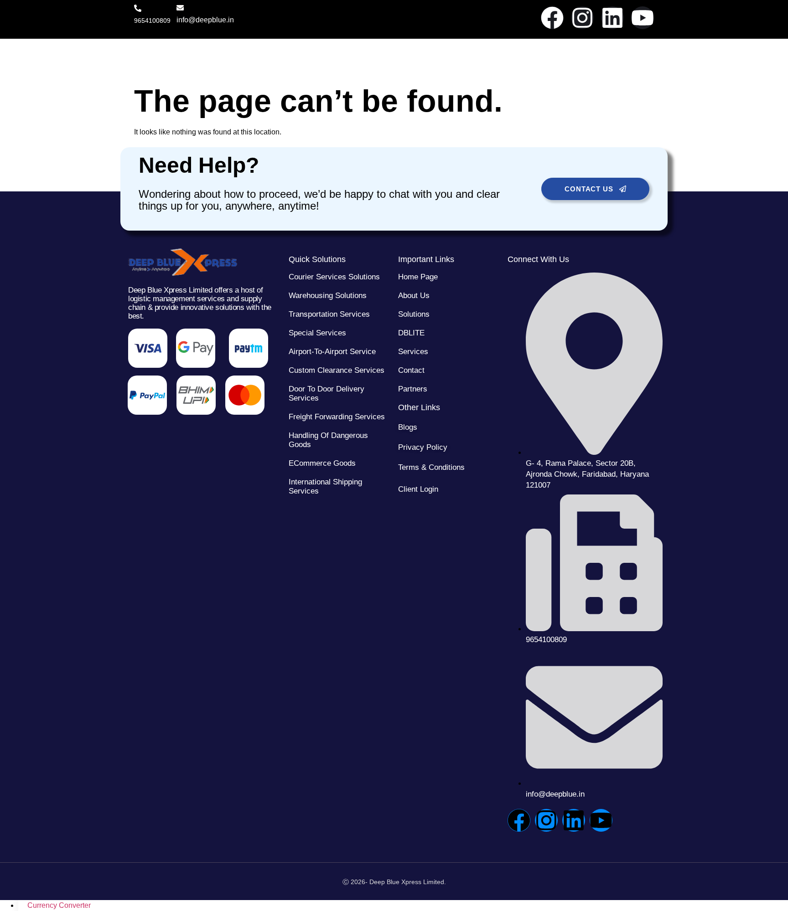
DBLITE (411, 333)
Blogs (407, 427)
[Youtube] (642, 17)
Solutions (414, 314)
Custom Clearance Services (336, 370)
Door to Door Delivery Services (326, 393)
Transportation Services (329, 314)
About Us (414, 295)
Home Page (418, 277)
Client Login (418, 489)
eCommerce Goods (322, 463)
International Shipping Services (325, 486)
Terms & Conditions (431, 467)
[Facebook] (552, 17)
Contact (411, 370)
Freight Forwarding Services (337, 416)
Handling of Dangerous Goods (328, 440)
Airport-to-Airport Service (332, 351)
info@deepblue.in (205, 20)
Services (413, 351)
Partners (412, 389)
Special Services (317, 333)
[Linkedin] (612, 17)
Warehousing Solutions (328, 295)
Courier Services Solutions (334, 277)
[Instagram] (582, 17)
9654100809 (152, 20)
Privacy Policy (422, 447)
